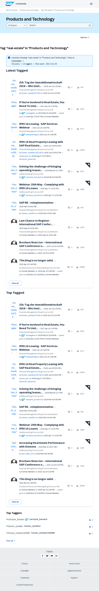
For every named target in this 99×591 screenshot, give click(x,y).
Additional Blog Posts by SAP (31, 174)
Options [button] (83, 37)
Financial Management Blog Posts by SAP (36, 90)
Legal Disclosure (74, 571)
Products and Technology (29, 10)
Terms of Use (74, 564)
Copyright (25, 571)
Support (74, 578)
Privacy (25, 564)
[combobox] (60, 25)
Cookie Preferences (24, 585)
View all (15, 283)
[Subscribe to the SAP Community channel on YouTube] (52, 556)
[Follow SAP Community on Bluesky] (47, 556)
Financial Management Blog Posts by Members (38, 210)
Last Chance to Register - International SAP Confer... (37, 224)
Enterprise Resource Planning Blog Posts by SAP (39, 268)
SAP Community (12, 10)
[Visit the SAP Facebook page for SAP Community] (43, 556)
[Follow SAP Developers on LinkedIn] (56, 556)
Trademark (24, 578)
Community (21, 4)
